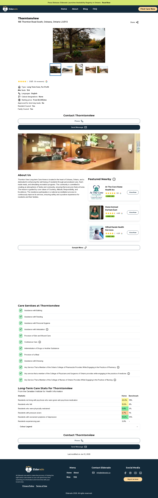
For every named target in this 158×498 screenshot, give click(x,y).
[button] (79, 45)
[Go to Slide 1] (55, 69)
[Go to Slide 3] (79, 69)
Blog (68, 477)
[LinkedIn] (140, 473)
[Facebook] (125, 473)
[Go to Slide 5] (102, 69)
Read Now (106, 3)
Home (69, 473)
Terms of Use (41, 486)
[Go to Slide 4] (91, 69)
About (76, 473)
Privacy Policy (28, 486)
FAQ (75, 477)
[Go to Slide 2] (67, 69)
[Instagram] (130, 473)
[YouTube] (135, 473)
